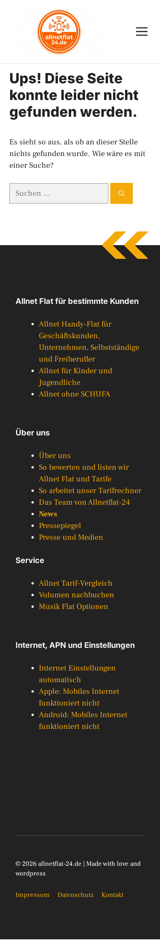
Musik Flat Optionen (73, 607)
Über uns (55, 456)
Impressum (33, 895)
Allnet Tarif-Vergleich (76, 583)
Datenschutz (75, 895)
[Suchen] (121, 193)
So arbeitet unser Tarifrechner (90, 491)
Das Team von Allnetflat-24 (84, 502)
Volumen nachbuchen (76, 595)
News (48, 514)
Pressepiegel (60, 526)
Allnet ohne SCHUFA (74, 394)
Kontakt (112, 895)
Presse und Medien (71, 537)
